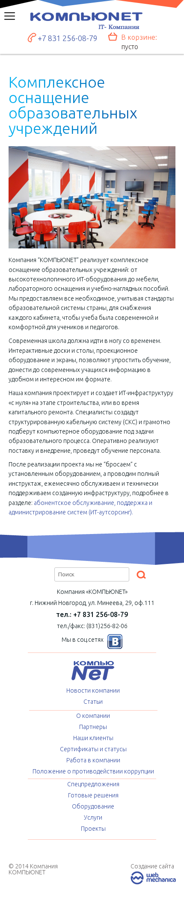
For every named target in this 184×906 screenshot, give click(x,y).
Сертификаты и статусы (93, 749)
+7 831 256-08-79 (68, 38)
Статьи (93, 702)
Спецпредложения (93, 784)
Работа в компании (93, 760)
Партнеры (93, 726)
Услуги (93, 817)
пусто (129, 46)
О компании (93, 715)
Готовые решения (93, 795)
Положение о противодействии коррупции (93, 771)
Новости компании (93, 691)
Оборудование (93, 806)
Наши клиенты (93, 738)
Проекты (93, 828)
